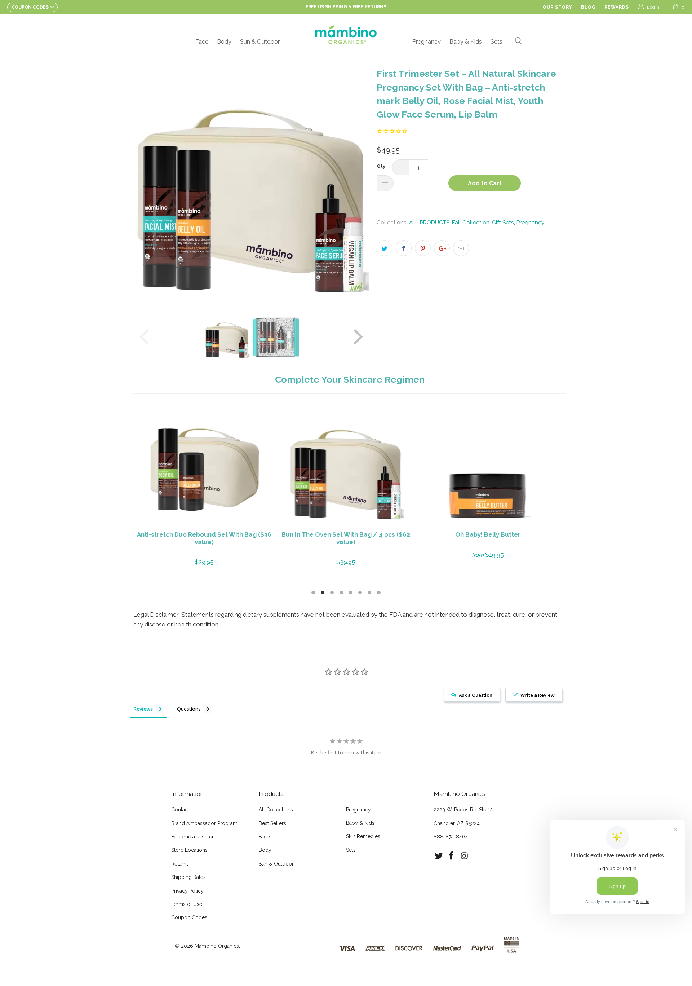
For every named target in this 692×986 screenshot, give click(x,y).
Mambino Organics (217, 946)
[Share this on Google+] (442, 248)
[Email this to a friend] (461, 248)
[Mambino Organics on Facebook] (451, 855)
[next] (357, 184)
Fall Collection (470, 222)
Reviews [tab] (143, 708)
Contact (180, 810)
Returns (180, 864)
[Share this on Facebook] (404, 248)
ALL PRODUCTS (429, 222)
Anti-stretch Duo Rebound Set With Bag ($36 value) (204, 466)
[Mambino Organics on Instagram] (464, 855)
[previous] (146, 184)
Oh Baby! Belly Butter (488, 466)
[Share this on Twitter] (384, 248)
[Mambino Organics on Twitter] (439, 855)
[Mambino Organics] (345, 34)
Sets (496, 41)
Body (224, 41)
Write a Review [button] (537, 695)
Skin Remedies (363, 836)
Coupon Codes (189, 917)
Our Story (557, 7)
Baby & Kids (465, 41)
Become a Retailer (192, 837)
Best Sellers (272, 823)
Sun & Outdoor (260, 41)
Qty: (382, 166)
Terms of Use (186, 904)
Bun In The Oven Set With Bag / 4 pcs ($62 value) (346, 466)
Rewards (616, 7)
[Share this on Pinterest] (423, 248)
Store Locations (189, 850)
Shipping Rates (188, 877)
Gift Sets (503, 222)
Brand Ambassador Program (204, 823)
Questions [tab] (189, 708)
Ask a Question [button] (475, 695)
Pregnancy (426, 41)
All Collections (276, 810)
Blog (588, 7)
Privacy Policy (187, 891)
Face (201, 41)
